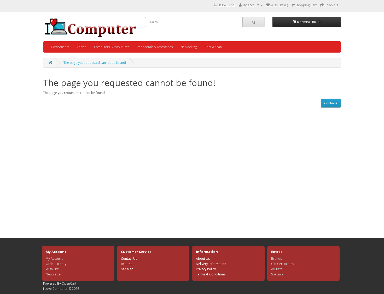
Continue (331, 103)
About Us (203, 258)
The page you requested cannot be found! (94, 62)
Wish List (52, 269)
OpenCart (69, 283)
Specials (277, 274)
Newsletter (54, 274)
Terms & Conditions (210, 274)
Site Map (127, 269)
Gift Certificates (282, 264)
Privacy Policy (206, 269)
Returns (126, 264)
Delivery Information (211, 264)
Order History (56, 264)
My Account (54, 258)
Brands (276, 258)
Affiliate (276, 269)
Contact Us (129, 258)
